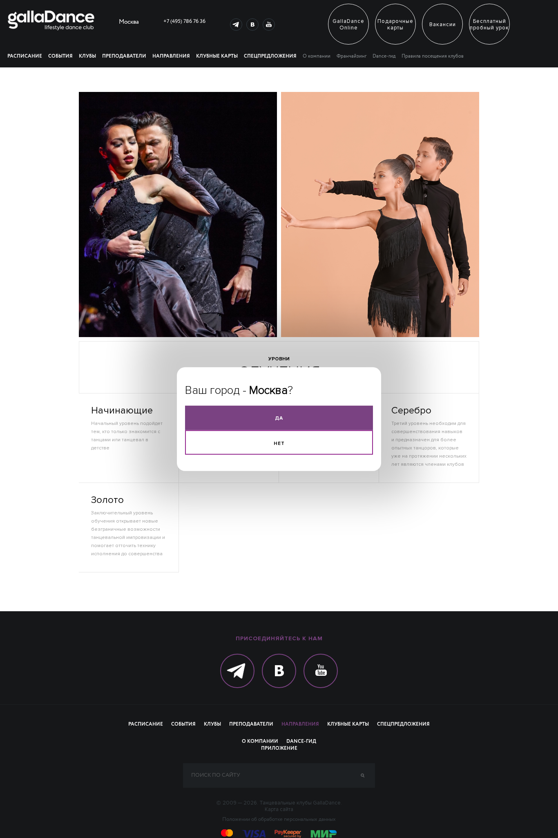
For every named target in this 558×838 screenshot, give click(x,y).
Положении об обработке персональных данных (279, 819)
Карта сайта (279, 809)
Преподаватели (124, 56)
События (60, 56)
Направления (171, 56)
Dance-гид (384, 56)
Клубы (87, 56)
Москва (129, 23)
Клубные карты (217, 56)
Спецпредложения (270, 56)
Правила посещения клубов (433, 56)
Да (279, 418)
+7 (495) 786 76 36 (184, 21)
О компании (316, 56)
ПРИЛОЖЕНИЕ (279, 748)
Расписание (24, 56)
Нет (279, 443)
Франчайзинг (351, 56)
